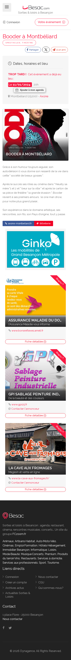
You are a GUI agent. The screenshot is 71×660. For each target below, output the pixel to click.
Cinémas (8, 545)
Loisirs (52, 549)
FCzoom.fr (19, 534)
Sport (42, 562)
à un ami (61, 49)
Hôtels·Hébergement (52, 545)
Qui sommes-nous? (50, 588)
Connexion (13, 22)
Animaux (8, 541)
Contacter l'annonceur (25, 408)
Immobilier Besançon (16, 549)
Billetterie (45, 223)
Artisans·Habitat (25, 541)
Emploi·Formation (26, 545)
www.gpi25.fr (19, 404)
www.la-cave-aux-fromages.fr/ (30, 478)
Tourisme (53, 562)
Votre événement (50, 22)
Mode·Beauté (11, 554)
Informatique (39, 549)
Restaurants (28, 558)
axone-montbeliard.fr (20, 223)
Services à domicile (50, 558)
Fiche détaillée (34, 341)
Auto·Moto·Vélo (46, 541)
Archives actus (14, 588)
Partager (34, 49)
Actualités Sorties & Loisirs (17, 594)
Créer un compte (16, 582)
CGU (41, 582)
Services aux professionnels (20, 562)
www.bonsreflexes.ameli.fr (27, 330)
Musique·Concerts (32, 554)
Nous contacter (48, 577)
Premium (50, 554)
